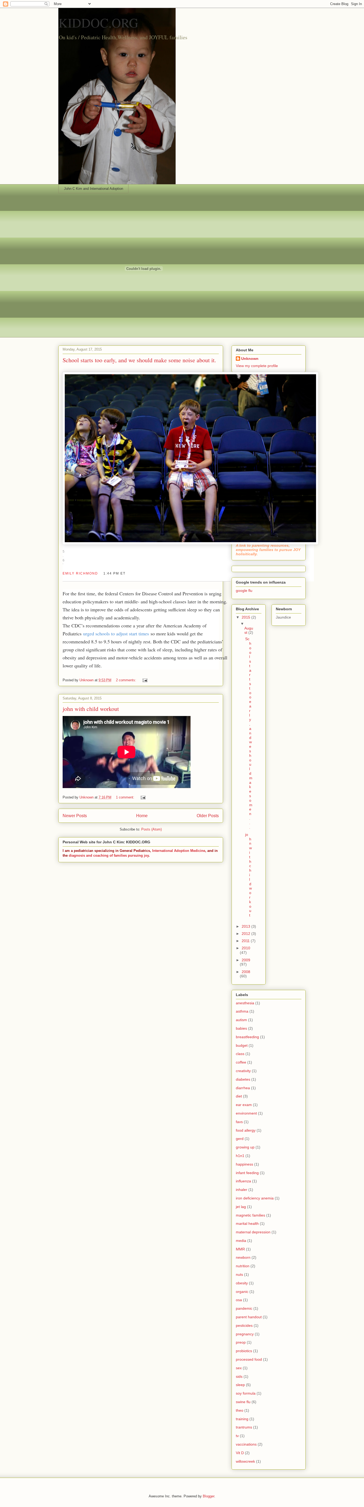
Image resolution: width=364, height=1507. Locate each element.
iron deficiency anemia (255, 1198)
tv (237, 1436)
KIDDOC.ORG (98, 22)
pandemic (244, 1308)
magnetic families (250, 1215)
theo (239, 1410)
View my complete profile (257, 366)
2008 (246, 972)
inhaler (241, 1189)
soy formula (246, 1393)
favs (239, 1122)
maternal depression (253, 1232)
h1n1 (240, 1156)
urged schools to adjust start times (116, 633)
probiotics (244, 1351)
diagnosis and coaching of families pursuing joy (109, 855)
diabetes (243, 1079)
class (240, 1054)
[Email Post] (144, 680)
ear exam (244, 1105)
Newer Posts (75, 815)
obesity (242, 1283)
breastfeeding (247, 1037)
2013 (246, 926)
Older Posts (208, 815)
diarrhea (243, 1088)
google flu (244, 590)
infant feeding (247, 1173)
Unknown (249, 358)
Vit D (240, 1453)
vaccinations (246, 1444)
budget (242, 1045)
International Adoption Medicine (178, 851)
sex (239, 1368)
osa (239, 1300)
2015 (246, 617)
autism (241, 1020)
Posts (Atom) (151, 829)
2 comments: (126, 680)
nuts (239, 1274)
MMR (240, 1249)
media (241, 1240)
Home (142, 815)
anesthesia (245, 1003)
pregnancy (245, 1334)
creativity (243, 1071)
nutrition (242, 1266)
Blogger (208, 1496)
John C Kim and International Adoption (93, 189)
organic (242, 1291)
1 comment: (125, 797)
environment (246, 1113)
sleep (240, 1385)
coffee (241, 1062)
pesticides (244, 1325)
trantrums (244, 1427)
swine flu (243, 1402)
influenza (243, 1181)
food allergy (246, 1130)
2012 (246, 933)
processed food (249, 1359)
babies (241, 1028)
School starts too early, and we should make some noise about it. (139, 360)
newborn (243, 1257)
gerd (240, 1138)
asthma (242, 1011)
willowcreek (245, 1461)
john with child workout (91, 709)
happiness (244, 1164)
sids (239, 1376)
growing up (245, 1147)
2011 (246, 941)
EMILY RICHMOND (80, 573)
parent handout (249, 1317)
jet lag (241, 1207)
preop (241, 1342)
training (242, 1419)
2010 (246, 948)
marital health (247, 1223)
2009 (246, 960)
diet (239, 1096)
